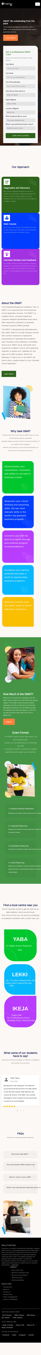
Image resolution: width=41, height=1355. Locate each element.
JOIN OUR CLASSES (20, 136)
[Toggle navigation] (37, 4)
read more (14, 1265)
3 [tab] (24, 1111)
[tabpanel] (20, 1090)
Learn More (10, 38)
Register (9, 722)
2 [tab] (20, 1111)
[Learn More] (9, 371)
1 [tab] (17, 1111)
